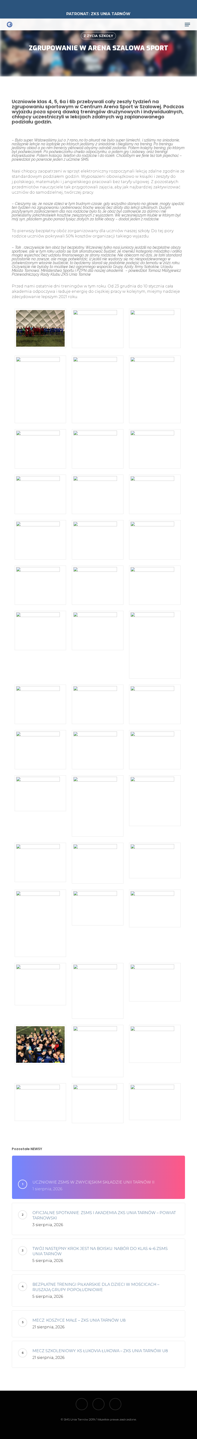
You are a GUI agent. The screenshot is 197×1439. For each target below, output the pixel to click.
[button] (187, 24)
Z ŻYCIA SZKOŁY (98, 36)
